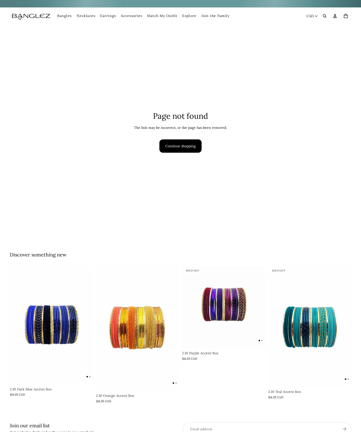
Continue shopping (180, 146)
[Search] (324, 16)
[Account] (335, 16)
